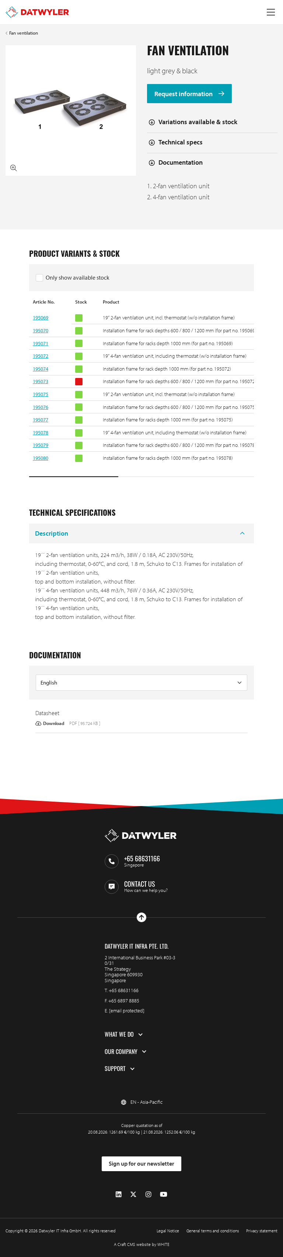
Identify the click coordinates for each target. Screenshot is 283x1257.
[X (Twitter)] (133, 1194)
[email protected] (126, 1010)
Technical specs (180, 142)
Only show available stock (77, 277)
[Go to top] (141, 917)
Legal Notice (168, 1230)
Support (115, 1068)
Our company (121, 1051)
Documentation (180, 162)
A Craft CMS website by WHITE (142, 1244)
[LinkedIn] (118, 1194)
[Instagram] (148, 1194)
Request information (184, 94)
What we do (119, 1034)
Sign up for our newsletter (141, 1163)
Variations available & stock (197, 122)
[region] (141, 388)
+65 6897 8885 (123, 1000)
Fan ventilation (23, 33)
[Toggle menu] (271, 12)
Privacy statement (261, 1230)
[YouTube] (163, 1194)
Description (51, 533)
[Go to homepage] (37, 12)
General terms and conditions (212, 1230)
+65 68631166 (124, 990)
